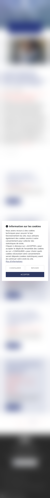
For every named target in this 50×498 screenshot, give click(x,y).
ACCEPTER (25, 274)
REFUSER (35, 268)
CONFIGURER (15, 268)
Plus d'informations (14, 261)
